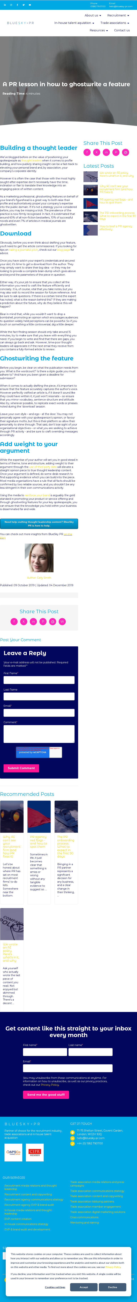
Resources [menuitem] (97, 30)
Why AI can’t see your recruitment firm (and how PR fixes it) (12, 846)
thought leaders (31, 160)
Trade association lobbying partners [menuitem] (92, 1201)
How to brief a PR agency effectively (116, 228)
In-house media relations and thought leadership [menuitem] (28, 1212)
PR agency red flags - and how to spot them (38, 841)
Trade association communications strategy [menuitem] (97, 1191)
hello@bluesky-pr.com (121, 6)
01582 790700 (98, 6)
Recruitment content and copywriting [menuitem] (28, 1194)
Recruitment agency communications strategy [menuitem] (33, 1199)
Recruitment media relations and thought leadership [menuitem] (30, 1187)
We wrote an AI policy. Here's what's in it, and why (11, 952)
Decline (112, 1287)
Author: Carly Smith (39, 577)
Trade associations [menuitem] (113, 23)
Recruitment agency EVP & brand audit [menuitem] (29, 1205)
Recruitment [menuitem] (116, 15)
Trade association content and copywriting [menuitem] (96, 1196)
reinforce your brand (37, 495)
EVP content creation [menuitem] (18, 1219)
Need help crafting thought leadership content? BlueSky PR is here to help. (39, 523)
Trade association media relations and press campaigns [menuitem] (97, 1183)
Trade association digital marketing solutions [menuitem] (97, 1212)
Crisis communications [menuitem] (84, 1217)
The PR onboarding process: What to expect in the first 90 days (65, 846)
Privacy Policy (112, 1267)
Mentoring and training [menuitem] (84, 1222)
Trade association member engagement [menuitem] (95, 1206)
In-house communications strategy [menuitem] (26, 1224)
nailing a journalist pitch (23, 249)
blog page (63, 249)
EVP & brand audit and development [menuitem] (27, 1229)
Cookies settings (55, 1287)
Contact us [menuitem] (122, 30)
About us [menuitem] (91, 15)
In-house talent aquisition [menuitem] (72, 23)
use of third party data (43, 467)
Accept (84, 1287)
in (33, 622)
